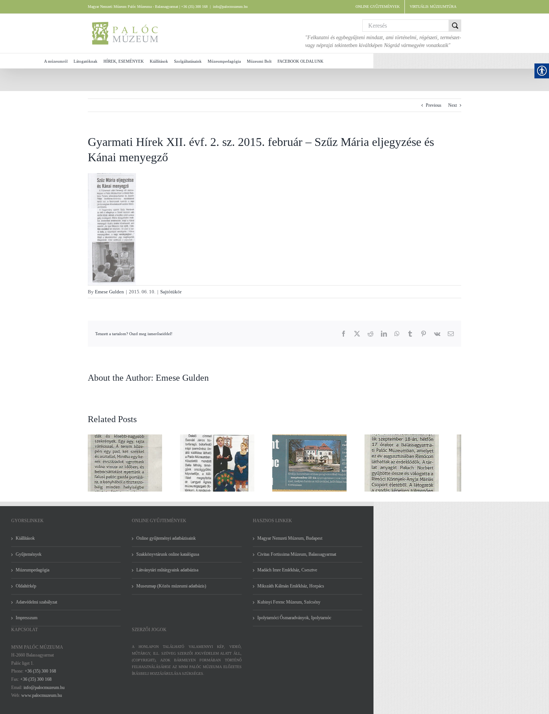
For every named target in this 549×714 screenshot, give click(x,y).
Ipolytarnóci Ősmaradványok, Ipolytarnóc (294, 622)
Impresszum (26, 622)
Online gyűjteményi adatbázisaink (166, 542)
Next (452, 105)
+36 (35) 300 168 (40, 675)
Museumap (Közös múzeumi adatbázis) (171, 590)
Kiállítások (25, 542)
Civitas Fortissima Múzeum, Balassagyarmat (296, 558)
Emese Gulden (109, 291)
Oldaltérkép (26, 590)
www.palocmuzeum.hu (41, 699)
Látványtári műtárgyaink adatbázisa (167, 574)
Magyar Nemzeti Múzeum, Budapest (289, 542)
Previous (433, 105)
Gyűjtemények (28, 558)
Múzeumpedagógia (32, 574)
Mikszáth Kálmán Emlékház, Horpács (290, 590)
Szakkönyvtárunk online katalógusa (167, 558)
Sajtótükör (171, 291)
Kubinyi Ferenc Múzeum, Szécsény (288, 606)
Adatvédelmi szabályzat (36, 606)
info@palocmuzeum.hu (230, 6)
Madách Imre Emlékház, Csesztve (287, 574)
